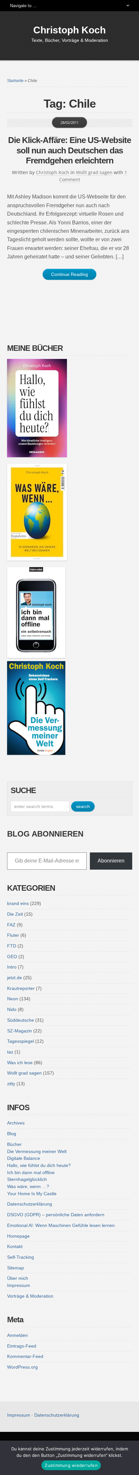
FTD (11, 945)
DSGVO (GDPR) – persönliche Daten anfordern (55, 1214)
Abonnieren (111, 860)
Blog (11, 1133)
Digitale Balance (23, 1158)
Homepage (18, 1236)
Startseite (15, 80)
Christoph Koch (69, 30)
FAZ (11, 924)
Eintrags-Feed (21, 1346)
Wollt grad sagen (94, 172)
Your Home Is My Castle (32, 1193)
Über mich (17, 1278)
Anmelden (17, 1335)
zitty (11, 1083)
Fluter (13, 935)
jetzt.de (14, 977)
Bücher (14, 1144)
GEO (12, 956)
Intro (11, 966)
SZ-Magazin (19, 1030)
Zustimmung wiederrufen (71, 1465)
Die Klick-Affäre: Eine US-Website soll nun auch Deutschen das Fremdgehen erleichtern (69, 150)
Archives (16, 1122)
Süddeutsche (20, 1020)
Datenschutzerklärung (29, 1204)
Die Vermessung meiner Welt (37, 1151)
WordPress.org (22, 1367)
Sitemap (15, 1267)
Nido (11, 1009)
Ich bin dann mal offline (31, 1172)
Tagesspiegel (20, 1041)
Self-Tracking (20, 1257)
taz (10, 1051)
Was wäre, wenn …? (28, 1186)
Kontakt (15, 1246)
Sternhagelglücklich (27, 1179)
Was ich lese (20, 1062)
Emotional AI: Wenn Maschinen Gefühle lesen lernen (61, 1225)
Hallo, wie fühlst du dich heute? (39, 1165)
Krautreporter (21, 988)
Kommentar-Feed (25, 1356)
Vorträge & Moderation (30, 1296)
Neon (12, 998)
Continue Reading (69, 274)
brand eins (18, 903)
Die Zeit (15, 914)
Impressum (18, 1285)
